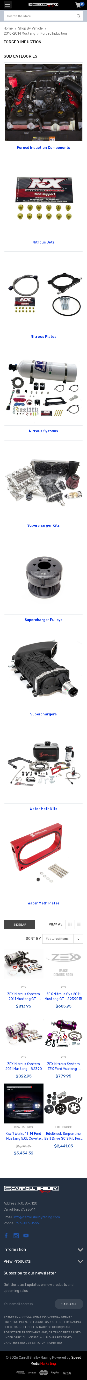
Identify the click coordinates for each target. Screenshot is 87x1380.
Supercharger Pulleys (44, 620)
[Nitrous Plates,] (43, 291)
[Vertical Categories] (8, 4)
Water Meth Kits (44, 809)
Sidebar (20, 924)
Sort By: (34, 939)
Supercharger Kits (43, 525)
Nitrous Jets (43, 242)
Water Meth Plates (43, 903)
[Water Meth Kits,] (43, 764)
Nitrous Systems (43, 431)
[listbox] (62, 939)
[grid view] (69, 924)
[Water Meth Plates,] (43, 858)
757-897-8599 (27, 1223)
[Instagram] (16, 1235)
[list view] (78, 924)
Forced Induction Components (43, 148)
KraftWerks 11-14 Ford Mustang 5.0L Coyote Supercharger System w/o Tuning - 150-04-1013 (24, 1136)
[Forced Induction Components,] (43, 102)
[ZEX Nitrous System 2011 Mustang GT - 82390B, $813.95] (24, 964)
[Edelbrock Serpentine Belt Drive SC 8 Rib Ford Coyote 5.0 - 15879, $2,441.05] (63, 1103)
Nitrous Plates (43, 337)
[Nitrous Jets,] (43, 197)
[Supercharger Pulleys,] (43, 574)
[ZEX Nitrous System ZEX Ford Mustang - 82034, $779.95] (63, 1034)
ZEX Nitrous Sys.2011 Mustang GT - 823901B (63, 996)
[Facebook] (6, 1235)
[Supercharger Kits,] (43, 480)
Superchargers (43, 714)
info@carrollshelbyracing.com (37, 1217)
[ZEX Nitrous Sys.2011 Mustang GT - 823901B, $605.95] (63, 964)
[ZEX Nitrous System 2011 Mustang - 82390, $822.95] (24, 1034)
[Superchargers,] (43, 669)
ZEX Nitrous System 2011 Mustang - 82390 (23, 1066)
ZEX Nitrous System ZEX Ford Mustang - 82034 (63, 1066)
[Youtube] (26, 1235)
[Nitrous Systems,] (43, 386)
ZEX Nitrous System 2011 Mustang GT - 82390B (23, 996)
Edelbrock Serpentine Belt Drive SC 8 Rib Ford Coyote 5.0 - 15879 (63, 1136)
